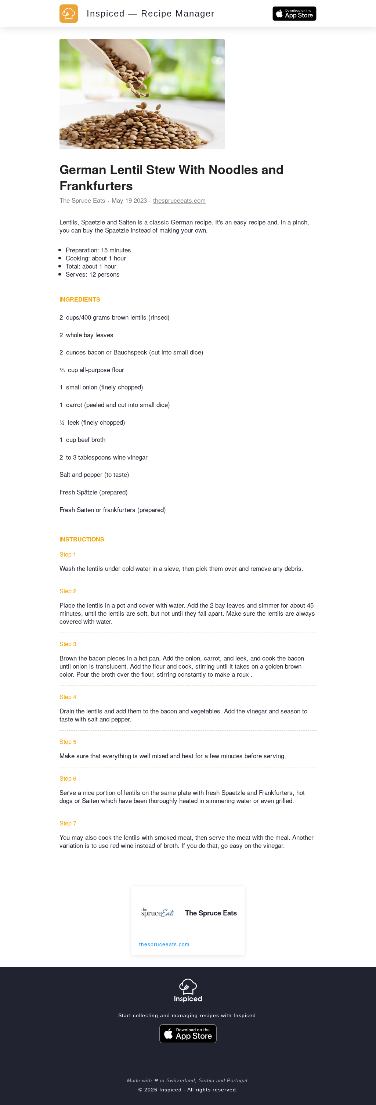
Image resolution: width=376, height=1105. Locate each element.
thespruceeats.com (179, 200)
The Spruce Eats (82, 200)
